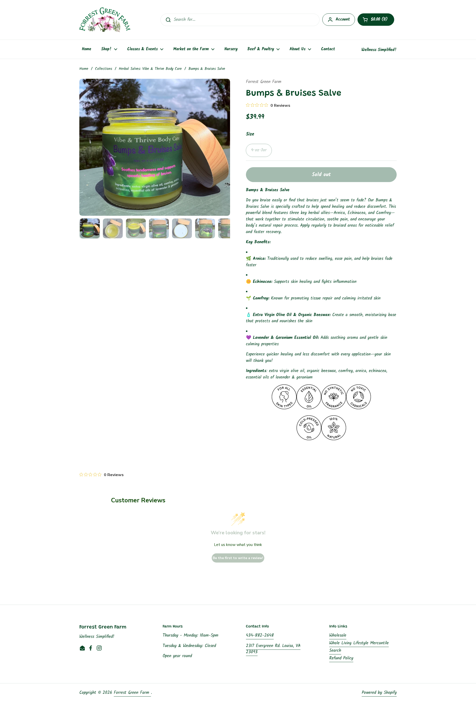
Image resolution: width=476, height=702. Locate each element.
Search (335, 650)
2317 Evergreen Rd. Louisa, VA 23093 (273, 649)
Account (343, 19)
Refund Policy (341, 658)
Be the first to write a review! (238, 558)
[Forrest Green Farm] (104, 19)
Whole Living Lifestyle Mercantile (359, 643)
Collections (103, 69)
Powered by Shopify (379, 692)
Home (83, 69)
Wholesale (337, 635)
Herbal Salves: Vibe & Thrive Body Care (150, 69)
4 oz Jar (259, 150)
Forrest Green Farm (132, 692)
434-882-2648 (260, 635)
